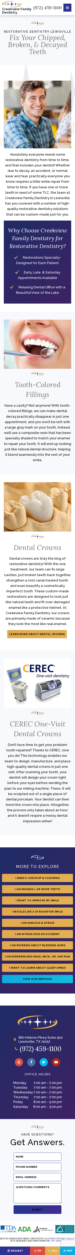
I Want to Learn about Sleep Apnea (37, 967)
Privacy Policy (66, 1238)
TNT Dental (58, 1241)
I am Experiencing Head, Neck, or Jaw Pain (37, 956)
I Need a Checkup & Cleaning (37, 877)
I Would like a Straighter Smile (37, 911)
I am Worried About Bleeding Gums (37, 945)
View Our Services (37, 979)
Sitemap (50, 1238)
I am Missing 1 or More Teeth (37, 889)
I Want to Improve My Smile (37, 900)
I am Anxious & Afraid (37, 922)
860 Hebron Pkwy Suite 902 (40, 1039)
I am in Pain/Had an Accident (37, 934)
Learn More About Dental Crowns (37, 634)
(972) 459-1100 (47, 7)
